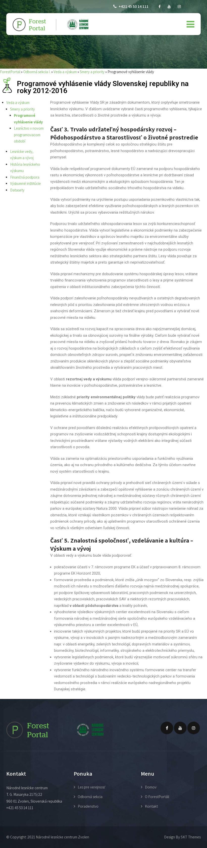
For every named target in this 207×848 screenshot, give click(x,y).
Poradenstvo (88, 806)
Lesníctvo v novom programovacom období (29, 135)
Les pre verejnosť (91, 787)
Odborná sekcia (90, 796)
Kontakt (151, 806)
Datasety (17, 190)
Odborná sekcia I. (36, 71)
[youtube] (169, 6)
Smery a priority (92, 71)
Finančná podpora (24, 177)
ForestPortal (10, 71)
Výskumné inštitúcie (25, 183)
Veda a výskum (65, 71)
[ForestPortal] (50, 25)
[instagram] (179, 6)
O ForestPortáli (157, 796)
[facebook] (160, 6)
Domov (151, 787)
